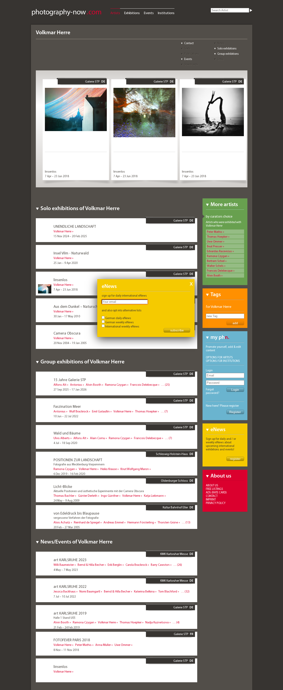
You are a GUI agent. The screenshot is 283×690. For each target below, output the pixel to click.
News (220, 43)
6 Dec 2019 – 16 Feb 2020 (69, 474)
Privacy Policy (216, 503)
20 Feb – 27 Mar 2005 (67, 527)
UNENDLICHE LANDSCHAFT (75, 226)
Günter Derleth (87, 496)
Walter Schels (215, 265)
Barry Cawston (160, 565)
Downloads (191, 64)
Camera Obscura (67, 333)
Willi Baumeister (64, 565)
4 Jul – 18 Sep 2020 (65, 443)
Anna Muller (103, 645)
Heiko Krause (108, 469)
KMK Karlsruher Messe (174, 554)
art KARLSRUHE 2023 (70, 559)
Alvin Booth (214, 275)
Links (220, 59)
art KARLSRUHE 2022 (70, 586)
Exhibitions (132, 13)
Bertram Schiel (216, 261)
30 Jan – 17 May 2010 (67, 316)
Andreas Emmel (113, 522)
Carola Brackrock (136, 565)
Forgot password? (212, 391)
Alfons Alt (60, 385)
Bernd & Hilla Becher (91, 565)
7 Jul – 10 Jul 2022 (65, 596)
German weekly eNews (119, 322)
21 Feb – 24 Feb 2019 (67, 627)
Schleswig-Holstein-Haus (172, 454)
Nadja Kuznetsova (157, 622)
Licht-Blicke (63, 486)
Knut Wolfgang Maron (134, 469)
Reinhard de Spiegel (87, 522)
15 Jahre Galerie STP (70, 379)
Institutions (166, 13)
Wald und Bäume (67, 433)
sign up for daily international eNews (124, 295)
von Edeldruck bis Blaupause (76, 513)
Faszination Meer (67, 406)
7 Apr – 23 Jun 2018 (57, 176)
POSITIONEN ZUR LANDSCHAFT (78, 459)
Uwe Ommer (214, 241)
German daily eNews (118, 318)
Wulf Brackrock (78, 411)
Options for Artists (219, 357)
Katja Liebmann (154, 496)
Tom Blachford (167, 591)
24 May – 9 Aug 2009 (66, 500)
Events (149, 13)
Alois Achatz (62, 522)
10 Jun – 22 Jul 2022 (66, 416)
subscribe (177, 330)
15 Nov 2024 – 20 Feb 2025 (70, 236)
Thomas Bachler (64, 496)
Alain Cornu (97, 438)
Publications (191, 53)
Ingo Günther (110, 496)
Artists (115, 13)
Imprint (211, 499)
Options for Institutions (223, 361)
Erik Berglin (115, 565)
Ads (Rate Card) (216, 492)
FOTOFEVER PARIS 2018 (72, 639)
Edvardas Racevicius (219, 251)
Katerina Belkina (144, 591)
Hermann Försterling (140, 522)
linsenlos (50, 171)
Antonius (76, 385)
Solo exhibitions (227, 48)
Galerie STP (92, 81)
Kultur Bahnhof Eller (175, 507)
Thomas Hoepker (217, 236)
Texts (187, 48)
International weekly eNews (122, 326)
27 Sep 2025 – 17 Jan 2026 (70, 389)
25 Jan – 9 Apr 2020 (66, 263)
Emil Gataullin (101, 411)
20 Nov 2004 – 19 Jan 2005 (70, 343)
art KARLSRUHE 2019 (70, 613)
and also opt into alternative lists (122, 310)
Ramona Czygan (217, 256)
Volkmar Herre (62, 231)
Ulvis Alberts (62, 438)
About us (212, 485)
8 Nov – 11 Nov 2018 (66, 650)
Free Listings (214, 489)
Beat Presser (214, 246)
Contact (189, 43)
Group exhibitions (228, 53)
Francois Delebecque (220, 270)
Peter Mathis (214, 231)
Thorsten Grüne (168, 522)
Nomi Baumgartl (89, 591)
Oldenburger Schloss (174, 481)
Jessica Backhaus (65, 591)
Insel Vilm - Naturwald (71, 253)
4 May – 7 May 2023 (66, 570)
